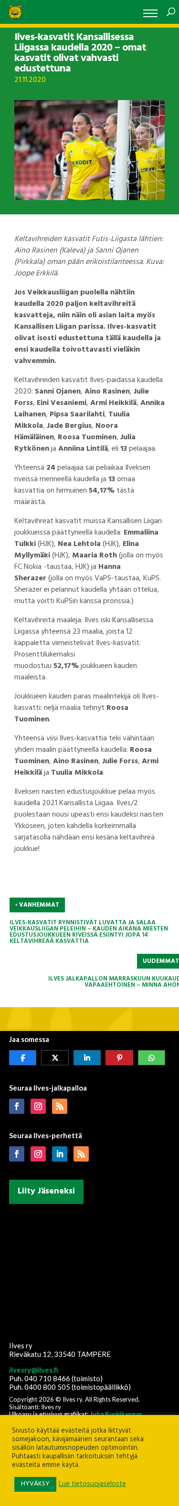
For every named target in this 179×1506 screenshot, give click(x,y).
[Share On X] (55, 1058)
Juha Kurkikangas (116, 1414)
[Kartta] (89, 1270)
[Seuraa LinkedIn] (59, 1154)
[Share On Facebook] (23, 1058)
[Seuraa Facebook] (16, 1106)
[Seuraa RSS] (59, 1106)
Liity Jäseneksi (46, 1191)
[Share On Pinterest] (119, 1058)
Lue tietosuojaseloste (92, 1484)
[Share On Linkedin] (87, 1058)
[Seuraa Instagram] (38, 1106)
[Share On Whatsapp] (151, 1058)
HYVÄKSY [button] (35, 1483)
